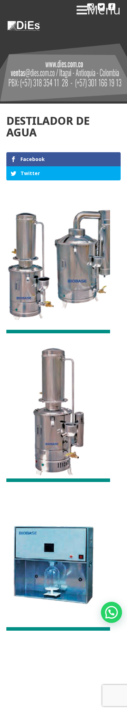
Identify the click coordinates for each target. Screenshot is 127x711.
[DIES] (23, 27)
